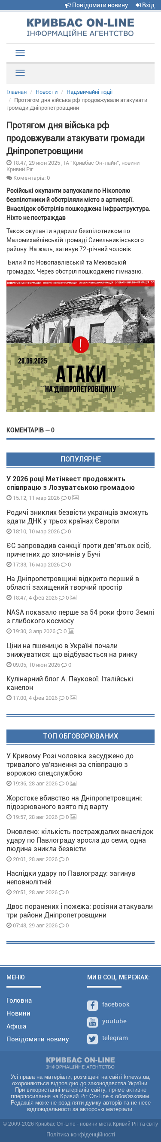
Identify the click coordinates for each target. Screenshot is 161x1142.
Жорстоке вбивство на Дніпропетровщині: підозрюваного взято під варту (74, 802)
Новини (18, 1013)
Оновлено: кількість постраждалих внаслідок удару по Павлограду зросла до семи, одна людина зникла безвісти (80, 840)
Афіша (16, 1026)
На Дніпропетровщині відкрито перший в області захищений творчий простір (72, 583)
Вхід (148, 5)
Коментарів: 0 (31, 178)
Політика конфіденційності (80, 1134)
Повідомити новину (99, 5)
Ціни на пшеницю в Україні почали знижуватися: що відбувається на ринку (71, 650)
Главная (16, 92)
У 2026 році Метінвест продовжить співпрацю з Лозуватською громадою (70, 483)
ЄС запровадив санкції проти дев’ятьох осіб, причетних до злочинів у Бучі (78, 550)
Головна (19, 1000)
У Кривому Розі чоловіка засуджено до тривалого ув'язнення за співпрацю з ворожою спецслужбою (70, 764)
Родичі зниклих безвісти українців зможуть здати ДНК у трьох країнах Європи (77, 516)
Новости (47, 92)
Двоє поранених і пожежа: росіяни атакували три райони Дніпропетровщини (79, 910)
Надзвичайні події (89, 92)
